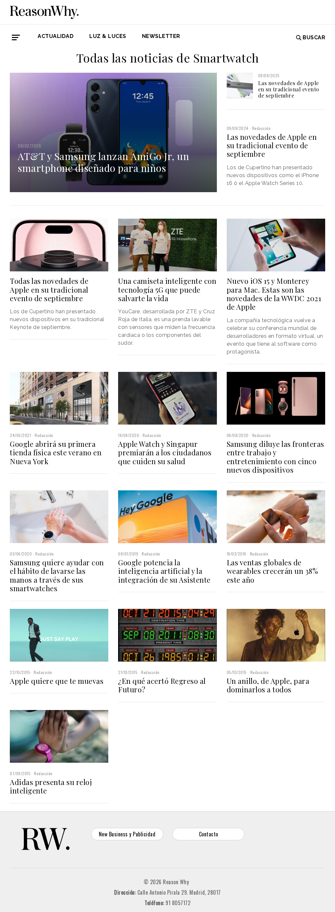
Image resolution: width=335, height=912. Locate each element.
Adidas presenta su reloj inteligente (51, 786)
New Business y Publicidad (127, 834)
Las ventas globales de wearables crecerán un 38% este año (272, 571)
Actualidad (56, 36)
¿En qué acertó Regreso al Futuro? (162, 685)
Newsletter (161, 36)
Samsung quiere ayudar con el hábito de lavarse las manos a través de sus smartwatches (57, 575)
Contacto (208, 834)
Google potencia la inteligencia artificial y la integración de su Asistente (164, 571)
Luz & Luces (107, 36)
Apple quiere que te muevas (56, 681)
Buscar (314, 37)
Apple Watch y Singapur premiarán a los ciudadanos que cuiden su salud (164, 452)
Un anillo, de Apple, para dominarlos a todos (268, 685)
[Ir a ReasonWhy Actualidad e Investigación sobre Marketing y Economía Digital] (44, 11)
